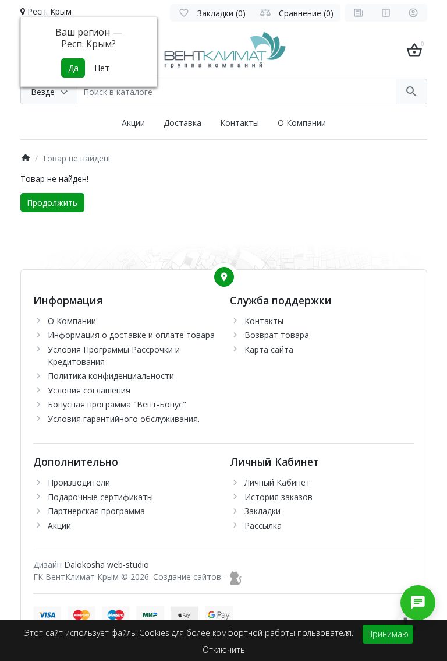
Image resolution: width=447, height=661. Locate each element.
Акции (133, 122)
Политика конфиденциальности (111, 375)
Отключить (224, 649)
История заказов (278, 496)
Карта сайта (268, 349)
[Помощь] (386, 13)
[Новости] (358, 13)
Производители (79, 482)
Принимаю (388, 633)
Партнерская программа (96, 510)
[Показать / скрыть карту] (224, 277)
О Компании (302, 122)
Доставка (182, 122)
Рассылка (263, 525)
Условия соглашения (89, 390)
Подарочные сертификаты (100, 496)
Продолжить (52, 202)
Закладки (262, 510)
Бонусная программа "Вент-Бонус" (117, 404)
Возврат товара (276, 334)
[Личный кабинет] (413, 13)
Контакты (239, 122)
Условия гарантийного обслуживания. (124, 418)
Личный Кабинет (277, 482)
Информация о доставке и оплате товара (131, 334)
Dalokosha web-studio (106, 564)
